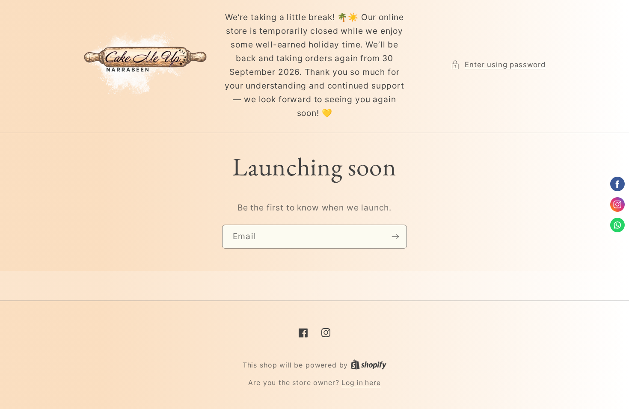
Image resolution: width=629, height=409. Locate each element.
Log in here (360, 383)
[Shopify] (368, 365)
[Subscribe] (395, 237)
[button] (498, 65)
